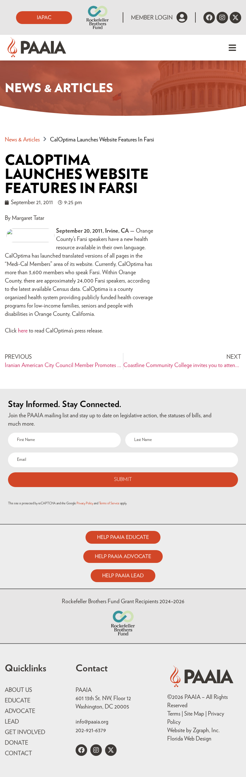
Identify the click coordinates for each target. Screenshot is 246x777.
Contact (18, 754)
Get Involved (25, 732)
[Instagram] (222, 17)
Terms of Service (109, 503)
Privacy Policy (85, 503)
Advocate (20, 711)
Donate (16, 743)
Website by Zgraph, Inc (192, 730)
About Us (18, 690)
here (23, 331)
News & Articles (22, 140)
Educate (17, 701)
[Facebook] (209, 17)
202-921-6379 (91, 730)
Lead (12, 722)
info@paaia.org (92, 722)
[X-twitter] (235, 17)
